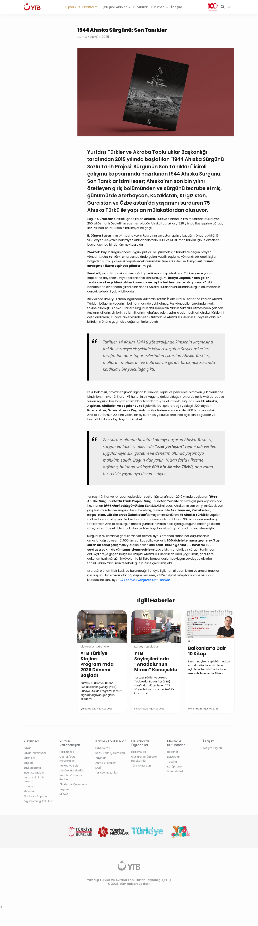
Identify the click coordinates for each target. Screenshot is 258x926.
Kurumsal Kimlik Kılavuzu (34, 779)
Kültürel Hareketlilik (71, 770)
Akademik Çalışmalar (73, 784)
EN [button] (229, 7)
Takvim (172, 762)
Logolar (28, 786)
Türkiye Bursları (141, 765)
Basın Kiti (29, 758)
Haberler (172, 752)
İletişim (176, 7)
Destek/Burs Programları (67, 759)
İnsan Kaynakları (34, 772)
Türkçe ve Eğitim (70, 765)
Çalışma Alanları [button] (115, 7)
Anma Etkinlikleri (105, 763)
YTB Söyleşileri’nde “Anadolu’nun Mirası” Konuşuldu (155, 661)
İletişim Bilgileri (212, 748)
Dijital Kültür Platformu (82, 7)
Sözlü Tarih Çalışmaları (110, 753)
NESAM (63, 794)
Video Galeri (175, 771)
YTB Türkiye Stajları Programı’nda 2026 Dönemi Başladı (97, 664)
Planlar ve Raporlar (36, 796)
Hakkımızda (66, 752)
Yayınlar (64, 789)
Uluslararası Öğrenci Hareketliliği (144, 759)
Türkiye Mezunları (106, 772)
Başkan (28, 763)
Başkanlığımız (32, 768)
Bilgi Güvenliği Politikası (38, 801)
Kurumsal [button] (158, 7)
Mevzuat (29, 791)
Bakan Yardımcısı (35, 753)
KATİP (98, 768)
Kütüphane (174, 766)
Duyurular (140, 7)
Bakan (28, 748)
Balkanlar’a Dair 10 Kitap (207, 651)
